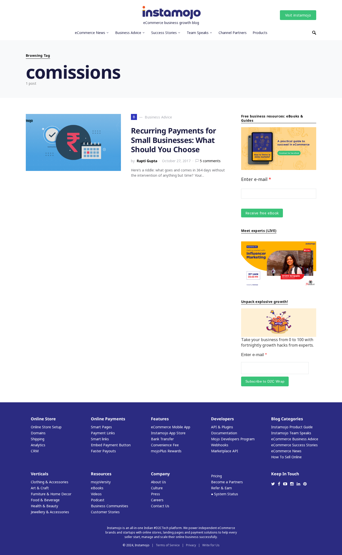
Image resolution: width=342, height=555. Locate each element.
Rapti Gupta (147, 160)
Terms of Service (168, 545)
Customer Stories (105, 512)
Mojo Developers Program (233, 439)
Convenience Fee (165, 445)
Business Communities (109, 506)
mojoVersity (101, 482)
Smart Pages (101, 427)
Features (160, 419)
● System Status (224, 494)
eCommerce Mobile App (170, 427)
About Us (158, 482)
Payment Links (103, 433)
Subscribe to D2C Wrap (264, 381)
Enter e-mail (256, 179)
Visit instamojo (298, 15)
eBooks (97, 488)
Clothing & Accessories (49, 482)
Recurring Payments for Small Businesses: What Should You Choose (173, 139)
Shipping (37, 439)
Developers (222, 419)
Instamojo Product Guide (292, 427)
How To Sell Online (286, 457)
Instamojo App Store (168, 433)
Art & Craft (40, 488)
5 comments (210, 160)
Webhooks (219, 445)
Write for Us (211, 545)
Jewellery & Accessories (50, 512)
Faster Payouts (103, 451)
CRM (35, 451)
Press (155, 494)
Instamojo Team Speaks (291, 433)
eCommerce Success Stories (294, 445)
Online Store (43, 419)
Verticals (39, 474)
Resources (101, 474)
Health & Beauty (44, 506)
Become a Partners (227, 482)
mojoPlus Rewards (166, 451)
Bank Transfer (162, 439)
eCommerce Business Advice (294, 439)
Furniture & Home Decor (51, 494)
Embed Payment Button (111, 445)
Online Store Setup (46, 427)
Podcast (97, 500)
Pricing (216, 476)
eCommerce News (286, 451)
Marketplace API (224, 451)
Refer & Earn (221, 488)
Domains (38, 433)
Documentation (224, 433)
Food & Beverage (45, 500)
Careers (157, 500)
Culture (157, 488)
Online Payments (108, 419)
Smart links (100, 439)
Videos (96, 494)
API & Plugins (222, 427)
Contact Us (160, 506)
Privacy (191, 545)
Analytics (38, 445)
